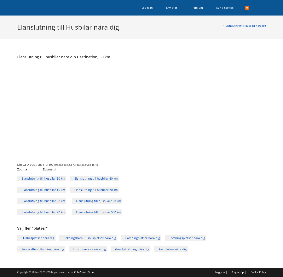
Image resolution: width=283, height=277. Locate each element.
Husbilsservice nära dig (89, 249)
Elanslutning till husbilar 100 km (98, 201)
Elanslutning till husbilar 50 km (43, 178)
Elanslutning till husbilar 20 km (43, 212)
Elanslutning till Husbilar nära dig (246, 26)
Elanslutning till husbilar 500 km (98, 212)
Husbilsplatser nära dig (37, 238)
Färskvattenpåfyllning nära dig (42, 249)
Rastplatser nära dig (172, 249)
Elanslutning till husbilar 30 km (43, 201)
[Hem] (221, 26)
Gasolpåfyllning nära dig (131, 249)
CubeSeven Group (84, 272)
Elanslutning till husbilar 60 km (96, 178)
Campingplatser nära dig (142, 238)
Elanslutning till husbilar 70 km (96, 190)
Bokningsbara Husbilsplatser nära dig (89, 238)
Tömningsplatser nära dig (186, 238)
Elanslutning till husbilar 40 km (43, 190)
